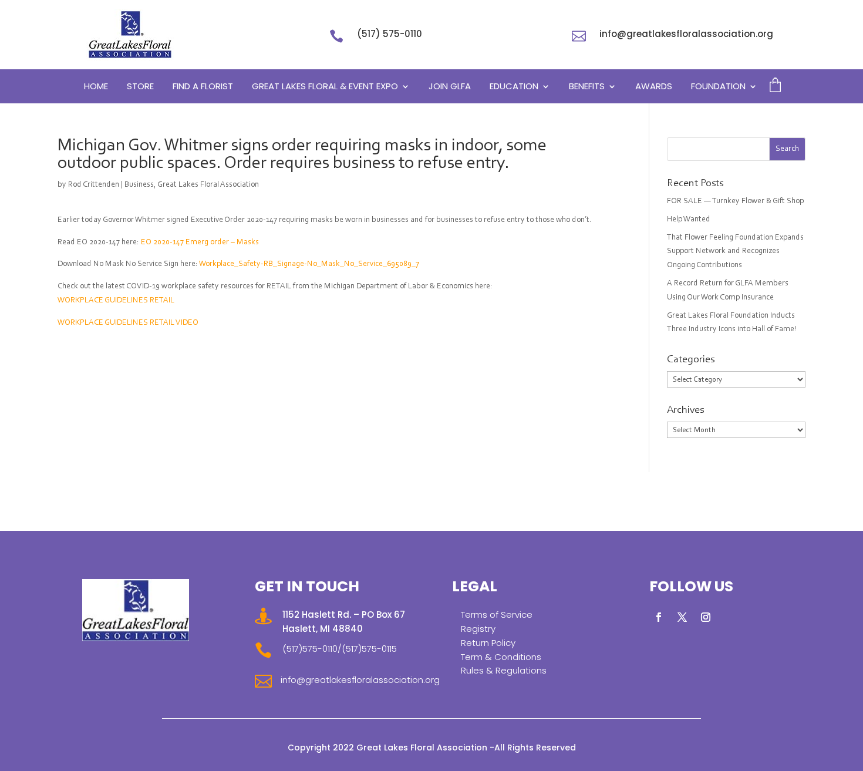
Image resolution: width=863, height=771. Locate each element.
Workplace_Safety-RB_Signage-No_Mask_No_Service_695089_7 (309, 264)
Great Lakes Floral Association (208, 185)
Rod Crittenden (93, 185)
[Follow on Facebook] (658, 617)
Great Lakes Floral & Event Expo (325, 87)
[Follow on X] (682, 617)
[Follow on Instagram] (705, 617)
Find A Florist (203, 87)
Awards (653, 87)
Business (139, 185)
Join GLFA (450, 87)
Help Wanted (688, 220)
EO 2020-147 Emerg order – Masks (200, 242)
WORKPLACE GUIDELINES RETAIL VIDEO (128, 323)
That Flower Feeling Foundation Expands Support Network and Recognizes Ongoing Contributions (735, 252)
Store (140, 87)
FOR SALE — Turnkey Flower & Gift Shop (735, 201)
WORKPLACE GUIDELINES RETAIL (116, 301)
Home (96, 87)
